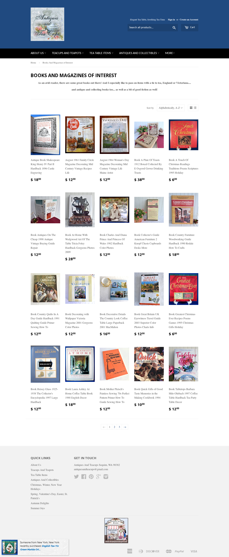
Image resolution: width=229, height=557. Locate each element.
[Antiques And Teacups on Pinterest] (91, 477)
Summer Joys (38, 508)
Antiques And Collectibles (138, 53)
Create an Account (189, 19)
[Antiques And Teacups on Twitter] (76, 477)
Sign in (171, 19)
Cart (192, 27)
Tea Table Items (100, 53)
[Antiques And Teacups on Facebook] (83, 477)
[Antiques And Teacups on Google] (98, 477)
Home (33, 62)
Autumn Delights (40, 503)
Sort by (150, 107)
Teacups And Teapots (67, 53)
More (169, 53)
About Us (37, 53)
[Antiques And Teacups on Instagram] (105, 477)
